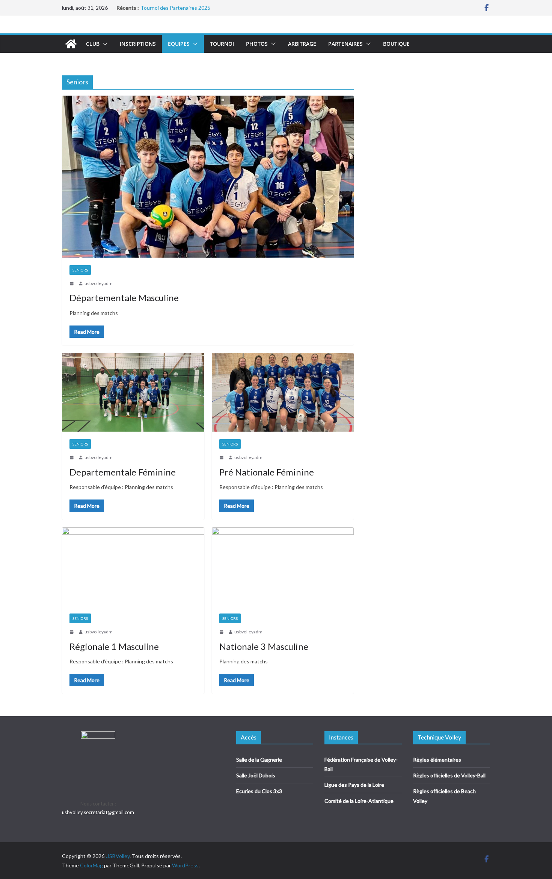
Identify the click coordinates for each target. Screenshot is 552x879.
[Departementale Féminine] (133, 392)
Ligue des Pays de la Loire (354, 785)
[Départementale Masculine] (208, 177)
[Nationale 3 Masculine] (283, 566)
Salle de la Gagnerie (259, 759)
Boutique (396, 43)
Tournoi (222, 43)
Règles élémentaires (437, 759)
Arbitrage (302, 43)
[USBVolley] (71, 44)
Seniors (80, 270)
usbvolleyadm (98, 283)
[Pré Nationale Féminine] (283, 392)
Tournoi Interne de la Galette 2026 (181, 7)
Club (93, 43)
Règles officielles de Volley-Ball (449, 775)
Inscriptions (138, 43)
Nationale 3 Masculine (263, 646)
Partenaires (345, 43)
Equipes (179, 43)
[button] (104, 44)
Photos (257, 43)
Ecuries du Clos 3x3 (259, 791)
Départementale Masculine (124, 297)
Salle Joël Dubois (255, 775)
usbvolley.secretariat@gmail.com (98, 812)
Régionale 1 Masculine (114, 646)
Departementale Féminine (122, 471)
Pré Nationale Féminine (266, 471)
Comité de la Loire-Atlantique (359, 801)
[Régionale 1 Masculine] (133, 566)
